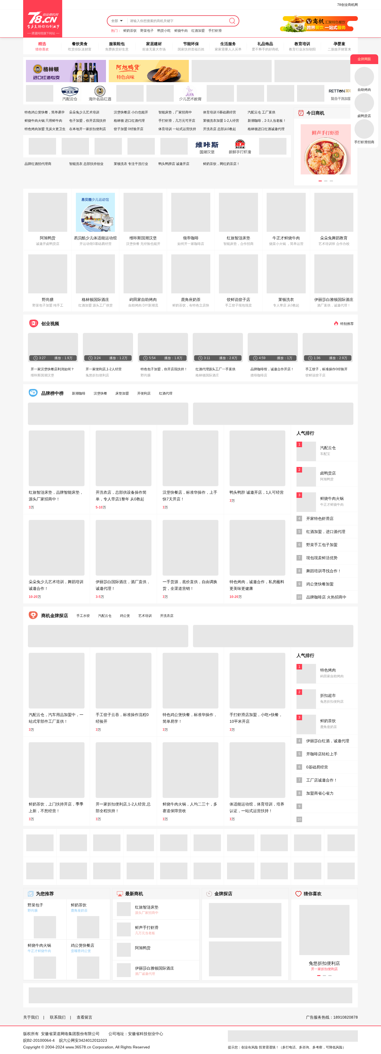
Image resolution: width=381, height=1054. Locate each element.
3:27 (42, 358)
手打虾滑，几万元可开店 (176, 121)
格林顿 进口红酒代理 (129, 121)
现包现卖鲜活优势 (321, 558)
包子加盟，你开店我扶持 (87, 121)
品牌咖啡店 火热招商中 (326, 597)
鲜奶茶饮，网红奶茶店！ (221, 164)
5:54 (152, 358)
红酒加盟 (198, 31)
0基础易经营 (317, 767)
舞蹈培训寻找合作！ (323, 571)
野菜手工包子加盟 (321, 544)
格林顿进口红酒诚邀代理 (266, 129)
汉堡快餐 (100, 393)
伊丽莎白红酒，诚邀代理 (327, 741)
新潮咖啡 (78, 393)
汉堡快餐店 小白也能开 (131, 112)
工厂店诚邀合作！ (321, 780)
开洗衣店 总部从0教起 (219, 129)
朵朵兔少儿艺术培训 (84, 112)
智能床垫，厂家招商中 (175, 112)
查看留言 (84, 1017)
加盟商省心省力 (320, 793)
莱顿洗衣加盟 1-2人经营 (221, 121)
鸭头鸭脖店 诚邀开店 (173, 164)
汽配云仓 (105, 616)
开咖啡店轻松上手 (321, 754)
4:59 (262, 358)
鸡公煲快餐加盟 (320, 584)
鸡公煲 (125, 616)
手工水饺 (83, 616)
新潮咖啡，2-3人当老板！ (267, 121)
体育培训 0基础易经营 (219, 112)
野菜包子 (147, 31)
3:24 (97, 358)
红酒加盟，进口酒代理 (325, 531)
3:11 (207, 358)
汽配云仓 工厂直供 (261, 112)
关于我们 (31, 1017)
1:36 (317, 358)
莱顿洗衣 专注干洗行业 (131, 164)
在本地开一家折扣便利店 (87, 129)
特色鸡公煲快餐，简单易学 (45, 112)
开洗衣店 (166, 616)
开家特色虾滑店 (320, 518)
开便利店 (144, 393)
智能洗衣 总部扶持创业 (86, 164)
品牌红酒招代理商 (38, 164)
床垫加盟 (122, 393)
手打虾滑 (215, 31)
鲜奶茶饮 (130, 31)
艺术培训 (145, 616)
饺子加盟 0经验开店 (128, 129)
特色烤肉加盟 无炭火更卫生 (45, 129)
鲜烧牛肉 (181, 31)
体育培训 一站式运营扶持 (177, 129)
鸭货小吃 (164, 31)
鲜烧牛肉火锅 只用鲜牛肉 (43, 121)
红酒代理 (165, 393)
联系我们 (58, 1017)
